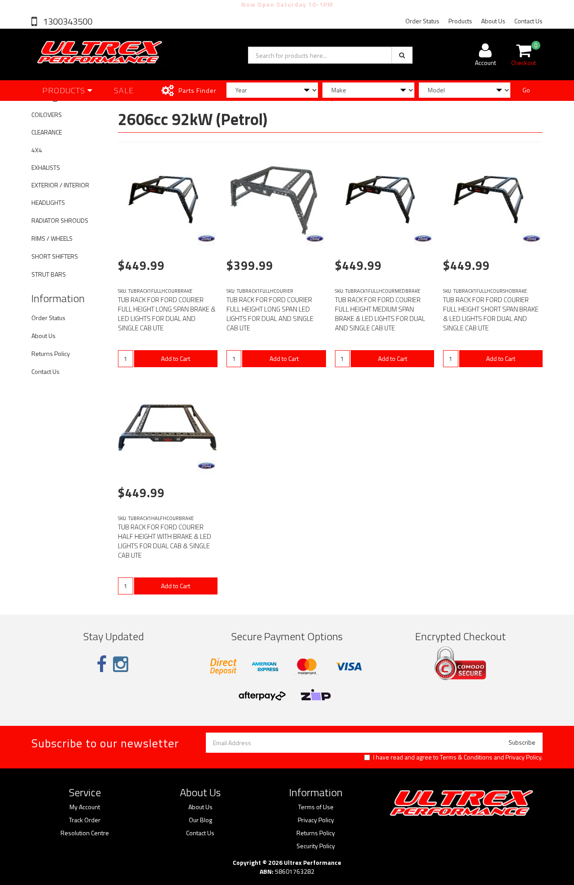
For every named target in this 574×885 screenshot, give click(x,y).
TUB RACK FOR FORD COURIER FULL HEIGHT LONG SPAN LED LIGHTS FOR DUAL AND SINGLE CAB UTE (269, 314)
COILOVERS (46, 114)
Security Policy (315, 846)
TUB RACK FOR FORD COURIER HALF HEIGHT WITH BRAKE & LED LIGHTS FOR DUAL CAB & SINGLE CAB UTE (164, 541)
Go (526, 90)
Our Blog (200, 820)
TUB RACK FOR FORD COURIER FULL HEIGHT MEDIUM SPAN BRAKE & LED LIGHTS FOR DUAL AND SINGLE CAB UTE (380, 314)
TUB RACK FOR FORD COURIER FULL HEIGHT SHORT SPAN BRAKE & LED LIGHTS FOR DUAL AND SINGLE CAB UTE (491, 314)
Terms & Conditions (466, 757)
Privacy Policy (523, 757)
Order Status (422, 21)
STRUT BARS (48, 274)
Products (460, 21)
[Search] (402, 55)
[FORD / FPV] (206, 239)
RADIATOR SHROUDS (59, 220)
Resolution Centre (85, 833)
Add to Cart (175, 358)
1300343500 (66, 21)
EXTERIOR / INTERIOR (60, 185)
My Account (85, 807)
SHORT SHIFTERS (54, 256)
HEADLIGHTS (48, 202)
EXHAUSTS (45, 167)
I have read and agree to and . (458, 757)
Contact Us (528, 21)
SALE (124, 90)
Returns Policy (50, 353)
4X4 (36, 150)
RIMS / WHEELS (52, 238)
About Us (493, 21)
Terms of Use (316, 807)
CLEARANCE (46, 132)
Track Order (84, 820)
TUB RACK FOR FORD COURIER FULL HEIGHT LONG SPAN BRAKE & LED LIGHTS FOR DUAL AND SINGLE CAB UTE (167, 314)
